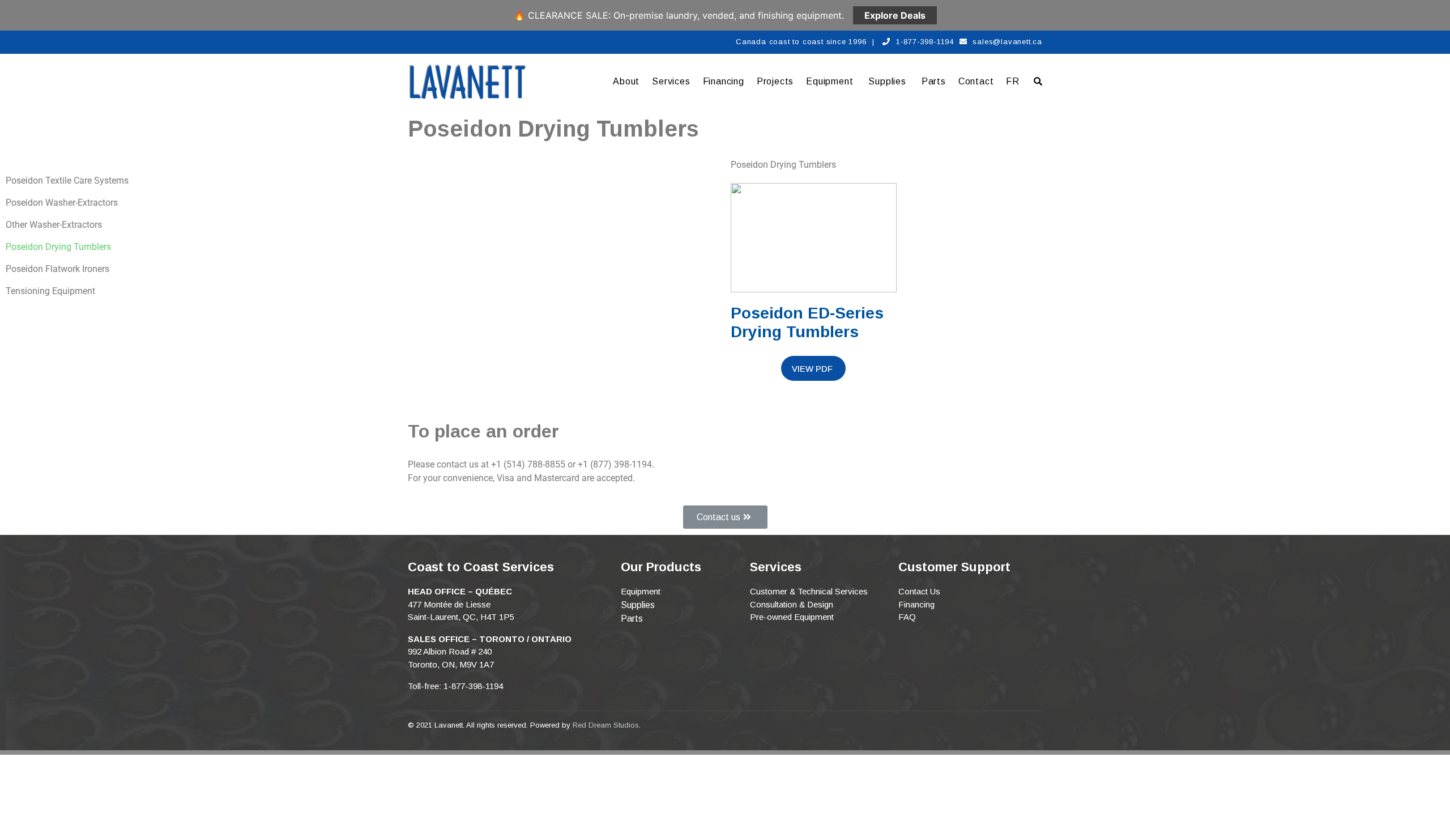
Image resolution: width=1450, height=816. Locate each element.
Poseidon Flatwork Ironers (57, 269)
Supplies (887, 81)
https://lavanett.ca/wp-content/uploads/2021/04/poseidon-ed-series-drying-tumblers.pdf (813, 368)
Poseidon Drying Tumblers (58, 246)
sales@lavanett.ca (1007, 41)
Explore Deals (895, 15)
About (626, 81)
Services (671, 81)
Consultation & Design (791, 604)
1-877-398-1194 (925, 41)
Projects (775, 81)
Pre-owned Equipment (792, 617)
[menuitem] (1013, 81)
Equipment (829, 81)
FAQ (907, 617)
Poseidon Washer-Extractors (62, 202)
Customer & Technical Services (809, 591)
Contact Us (919, 591)
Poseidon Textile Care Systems (67, 180)
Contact (976, 81)
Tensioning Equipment (50, 291)
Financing (723, 81)
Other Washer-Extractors (54, 224)
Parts (934, 81)
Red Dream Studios (606, 725)
